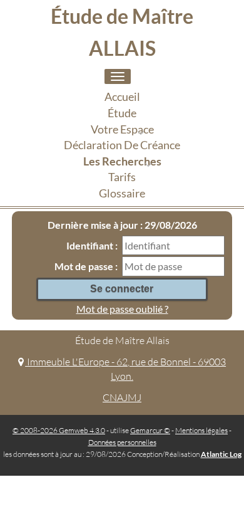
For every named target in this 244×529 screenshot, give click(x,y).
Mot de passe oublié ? (122, 309)
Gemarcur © (150, 430)
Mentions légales (201, 430)
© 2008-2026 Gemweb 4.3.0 (59, 430)
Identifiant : (92, 245)
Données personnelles (122, 442)
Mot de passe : (86, 266)
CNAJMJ (122, 397)
